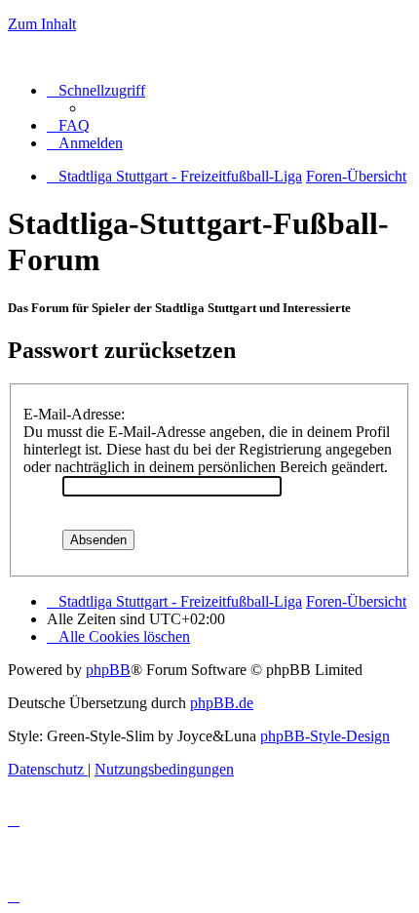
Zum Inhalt (42, 24)
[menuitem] (68, 125)
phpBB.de (221, 703)
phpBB (108, 669)
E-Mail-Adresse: (74, 414)
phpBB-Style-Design (325, 736)
